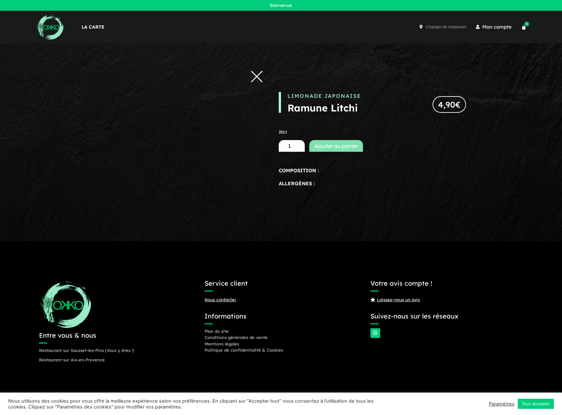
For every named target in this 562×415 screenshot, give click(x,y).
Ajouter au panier (336, 146)
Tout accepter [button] (536, 403)
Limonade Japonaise (324, 96)
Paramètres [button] (502, 404)
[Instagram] (375, 333)
